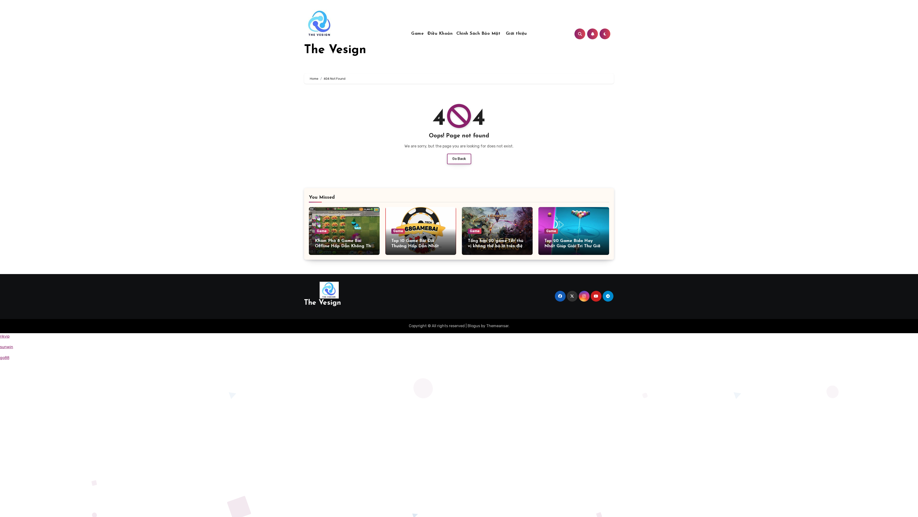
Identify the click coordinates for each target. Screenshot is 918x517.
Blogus (474, 326)
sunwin (6, 347)
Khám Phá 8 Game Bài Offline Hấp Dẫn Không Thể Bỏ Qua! (344, 246)
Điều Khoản (440, 34)
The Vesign (335, 50)
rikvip (5, 336)
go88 (4, 357)
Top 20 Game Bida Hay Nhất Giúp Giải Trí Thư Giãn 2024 (573, 246)
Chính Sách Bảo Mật (479, 34)
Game (417, 34)
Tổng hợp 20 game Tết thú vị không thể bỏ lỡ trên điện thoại (496, 246)
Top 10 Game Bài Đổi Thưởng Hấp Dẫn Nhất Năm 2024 (415, 246)
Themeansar (497, 326)
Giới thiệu (516, 34)
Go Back (459, 159)
